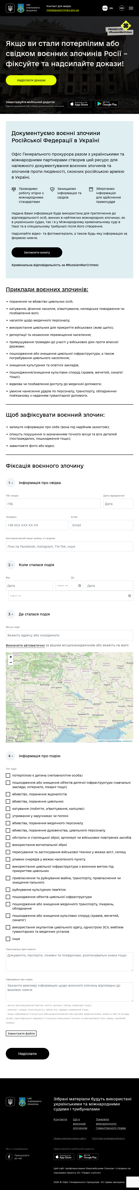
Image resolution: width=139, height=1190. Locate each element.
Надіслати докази (31, 80)
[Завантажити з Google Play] (107, 104)
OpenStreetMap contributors (119, 740)
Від (8, 577)
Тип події (11, 768)
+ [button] (11, 657)
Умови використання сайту (70, 1138)
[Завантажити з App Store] (79, 104)
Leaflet (101, 740)
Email (74, 517)
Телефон (11, 517)
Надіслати (27, 1054)
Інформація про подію (19, 979)
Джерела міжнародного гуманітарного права (111, 1124)
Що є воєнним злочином (80, 1124)
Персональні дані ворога (20, 949)
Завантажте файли (21, 1033)
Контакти (60, 1119)
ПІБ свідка (12, 495)
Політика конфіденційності (108, 1138)
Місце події (13, 627)
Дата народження (113, 495)
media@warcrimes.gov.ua (63, 10)
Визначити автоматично (25, 645)
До (72, 577)
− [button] (11, 662)
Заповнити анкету (37, 252)
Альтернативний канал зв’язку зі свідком (30, 538)
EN (111, 8)
